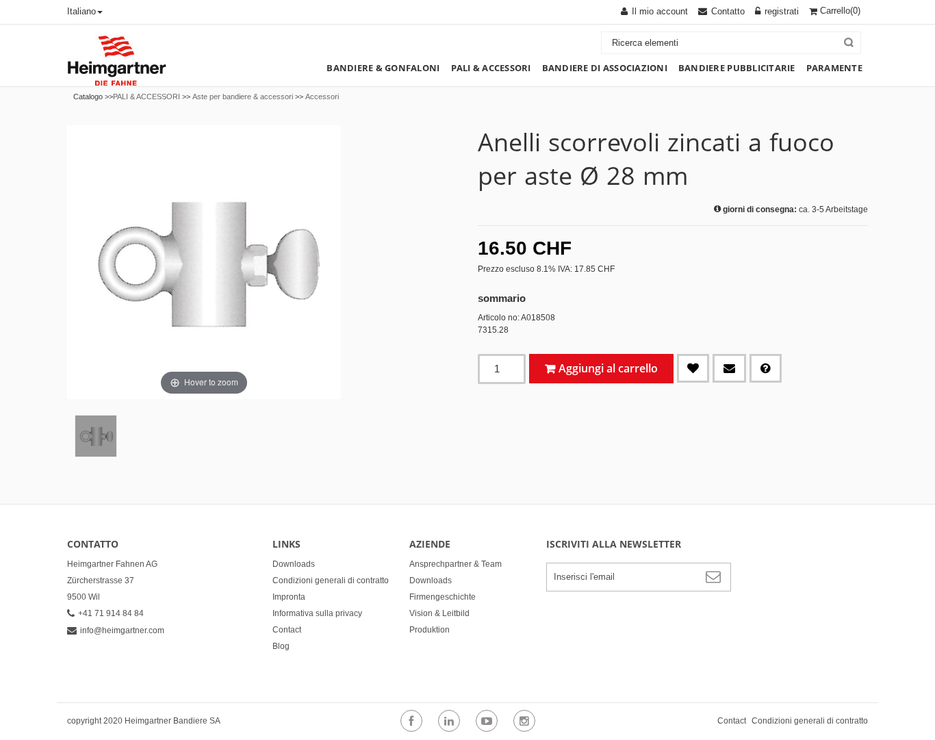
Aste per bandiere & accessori (242, 96)
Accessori (322, 96)
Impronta (288, 597)
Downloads (293, 564)
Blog (281, 646)
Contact (286, 630)
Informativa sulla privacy (317, 613)
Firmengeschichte (442, 597)
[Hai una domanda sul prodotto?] (766, 368)
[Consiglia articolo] (729, 368)
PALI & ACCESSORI (146, 96)
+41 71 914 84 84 (111, 613)
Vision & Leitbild (439, 613)
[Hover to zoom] (204, 261)
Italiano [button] (81, 11)
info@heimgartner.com (122, 630)
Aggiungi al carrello (608, 368)
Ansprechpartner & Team (455, 564)
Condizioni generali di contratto (330, 580)
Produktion (429, 630)
